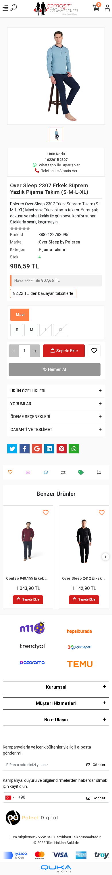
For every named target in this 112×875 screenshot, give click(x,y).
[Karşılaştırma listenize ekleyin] (65, 472)
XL (60, 330)
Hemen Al (57, 369)
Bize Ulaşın (56, 719)
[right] (106, 557)
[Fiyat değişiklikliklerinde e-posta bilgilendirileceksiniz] (82, 472)
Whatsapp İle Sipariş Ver (59, 165)
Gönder (98, 765)
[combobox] (9, 797)
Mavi (20, 314)
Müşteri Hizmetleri (56, 703)
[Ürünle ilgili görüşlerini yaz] (47, 472)
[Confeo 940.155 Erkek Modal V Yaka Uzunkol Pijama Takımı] (28, 541)
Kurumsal (56, 687)
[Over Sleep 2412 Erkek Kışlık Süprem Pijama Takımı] (84, 541)
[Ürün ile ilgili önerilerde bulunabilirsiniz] (100, 472)
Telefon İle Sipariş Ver (59, 171)
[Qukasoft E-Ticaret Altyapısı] (56, 868)
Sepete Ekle (67, 350)
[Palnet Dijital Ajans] (31, 817)
